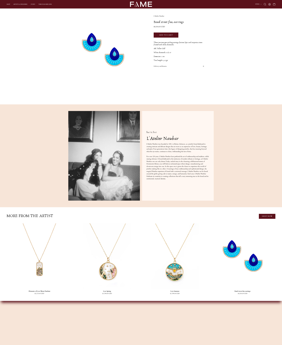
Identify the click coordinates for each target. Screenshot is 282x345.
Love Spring (107, 291)
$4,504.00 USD (242, 293)
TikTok (145, 323)
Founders (116, 313)
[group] (141, 258)
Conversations (118, 320)
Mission (115, 316)
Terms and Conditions (180, 323)
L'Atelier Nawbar (159, 16)
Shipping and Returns (180, 320)
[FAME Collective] (141, 4)
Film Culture (117, 323)
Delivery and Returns (160, 66)
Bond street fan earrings (243, 291)
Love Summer (174, 291)
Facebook (146, 316)
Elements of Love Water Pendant (39, 291)
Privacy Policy (177, 326)
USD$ (257, 4)
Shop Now (267, 216)
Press (114, 326)
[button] (265, 4)
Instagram (146, 313)
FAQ (174, 316)
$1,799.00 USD (107, 293)
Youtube (146, 320)
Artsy (145, 326)
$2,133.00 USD (39, 293)
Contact (175, 313)
